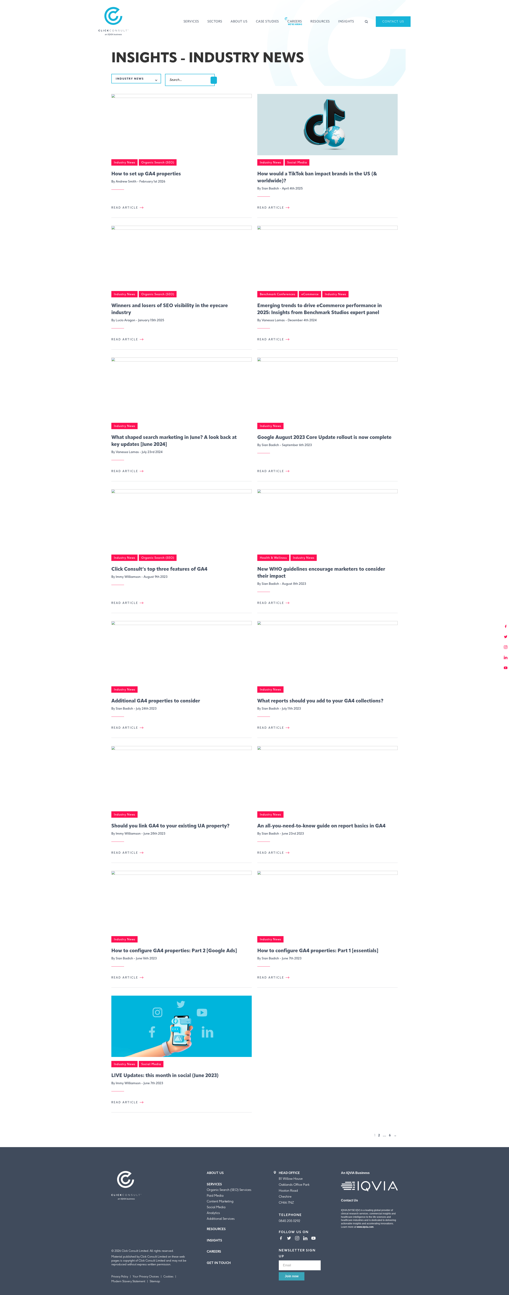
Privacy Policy (119, 1276)
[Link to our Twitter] (289, 1238)
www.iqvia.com (365, 1227)
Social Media (297, 162)
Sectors (214, 21)
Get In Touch (219, 1263)
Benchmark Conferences (277, 294)
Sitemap (155, 1281)
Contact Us (393, 21)
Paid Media (215, 1195)
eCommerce (310, 294)
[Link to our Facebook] (281, 1238)
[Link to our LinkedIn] (305, 1238)
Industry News (124, 162)
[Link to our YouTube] (313, 1238)
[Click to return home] (113, 21)
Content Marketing (220, 1201)
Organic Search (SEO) (157, 162)
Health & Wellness (273, 558)
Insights (346, 21)
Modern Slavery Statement (128, 1281)
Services (191, 21)
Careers (294, 21)
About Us (239, 21)
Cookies (168, 1276)
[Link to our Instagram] (297, 1238)
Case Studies (267, 21)
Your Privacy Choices (146, 1276)
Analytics (213, 1213)
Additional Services (221, 1219)
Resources (320, 21)
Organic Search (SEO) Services (229, 1190)
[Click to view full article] (181, 126)
